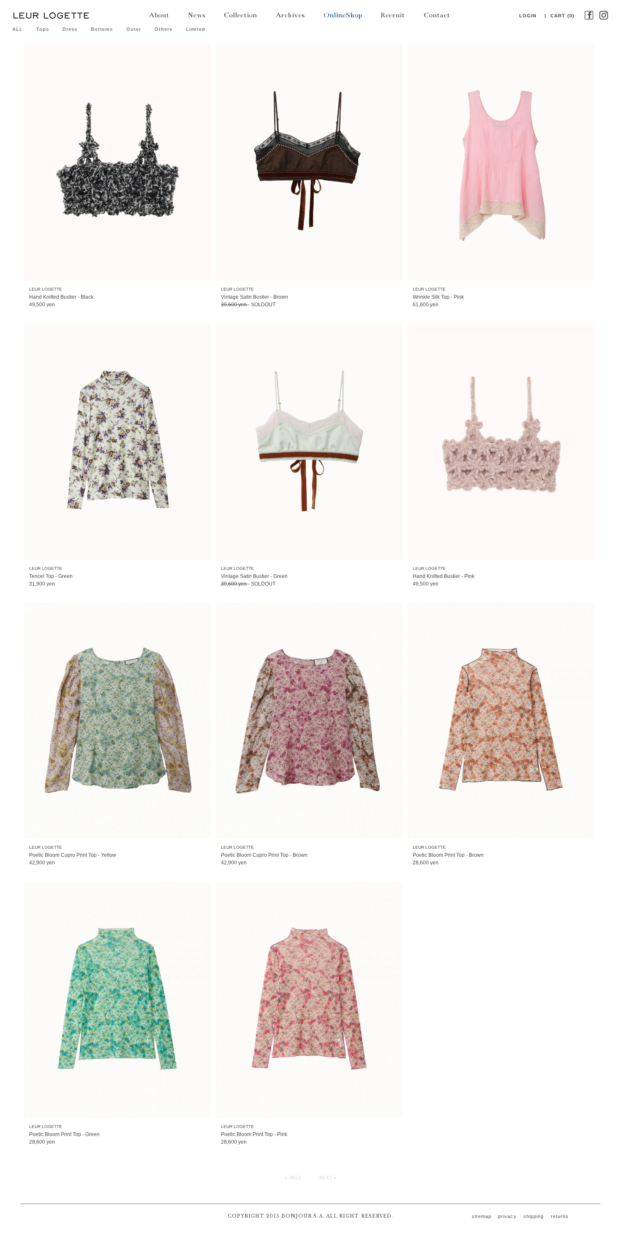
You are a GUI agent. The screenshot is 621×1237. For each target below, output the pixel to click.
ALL (17, 29)
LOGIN (528, 15)
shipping (533, 1216)
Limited (195, 29)
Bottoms (102, 29)
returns (560, 1216)
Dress (70, 29)
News (196, 15)
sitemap (481, 1216)
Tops (42, 29)
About (159, 15)
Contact (437, 15)
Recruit (393, 15)
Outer (133, 29)
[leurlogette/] (51, 15)
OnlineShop (343, 15)
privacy (507, 1216)
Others (163, 29)
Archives (290, 15)
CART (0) (562, 15)
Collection (240, 15)
